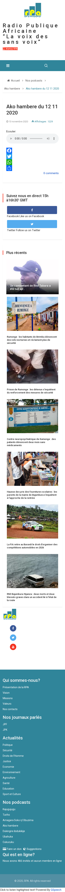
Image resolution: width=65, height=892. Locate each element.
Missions (8, 698)
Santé (6, 783)
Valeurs (7, 703)
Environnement (11, 772)
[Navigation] (7, 65)
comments (52, 173)
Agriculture (9, 777)
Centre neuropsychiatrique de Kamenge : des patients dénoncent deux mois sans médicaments (31, 442)
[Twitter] (32, 156)
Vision (6, 692)
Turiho (6, 814)
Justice (7, 761)
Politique (8, 744)
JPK (5, 729)
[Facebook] (32, 150)
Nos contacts (10, 709)
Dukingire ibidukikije (14, 831)
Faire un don (17, 661)
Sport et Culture (12, 794)
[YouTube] (14, 647)
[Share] (32, 168)
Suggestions (34, 849)
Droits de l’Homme (13, 755)
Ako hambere (10, 825)
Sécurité (7, 750)
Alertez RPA (11, 48)
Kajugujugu (9, 809)
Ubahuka (8, 836)
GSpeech (56, 889)
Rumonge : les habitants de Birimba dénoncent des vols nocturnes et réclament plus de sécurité (32, 339)
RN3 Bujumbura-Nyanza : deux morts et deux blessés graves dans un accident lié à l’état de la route (32, 597)
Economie (8, 766)
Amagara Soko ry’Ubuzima (18, 820)
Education (8, 788)
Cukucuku (8, 842)
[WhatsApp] (32, 162)
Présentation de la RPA (16, 687)
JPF (5, 724)
